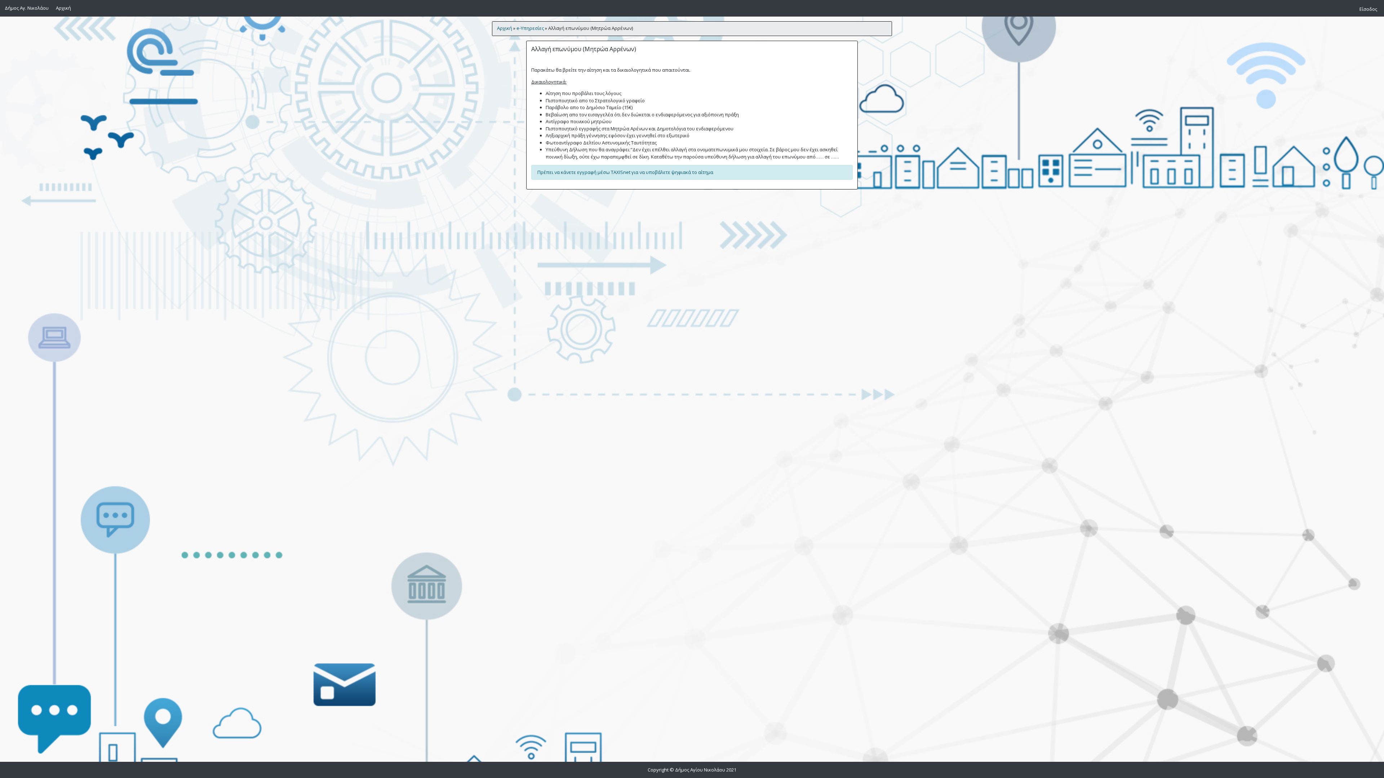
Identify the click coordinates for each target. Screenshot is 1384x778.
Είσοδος (1368, 9)
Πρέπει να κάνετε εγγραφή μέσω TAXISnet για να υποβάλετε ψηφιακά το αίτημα (625, 172)
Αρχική (64, 7)
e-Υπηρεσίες (530, 28)
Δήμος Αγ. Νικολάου (27, 8)
